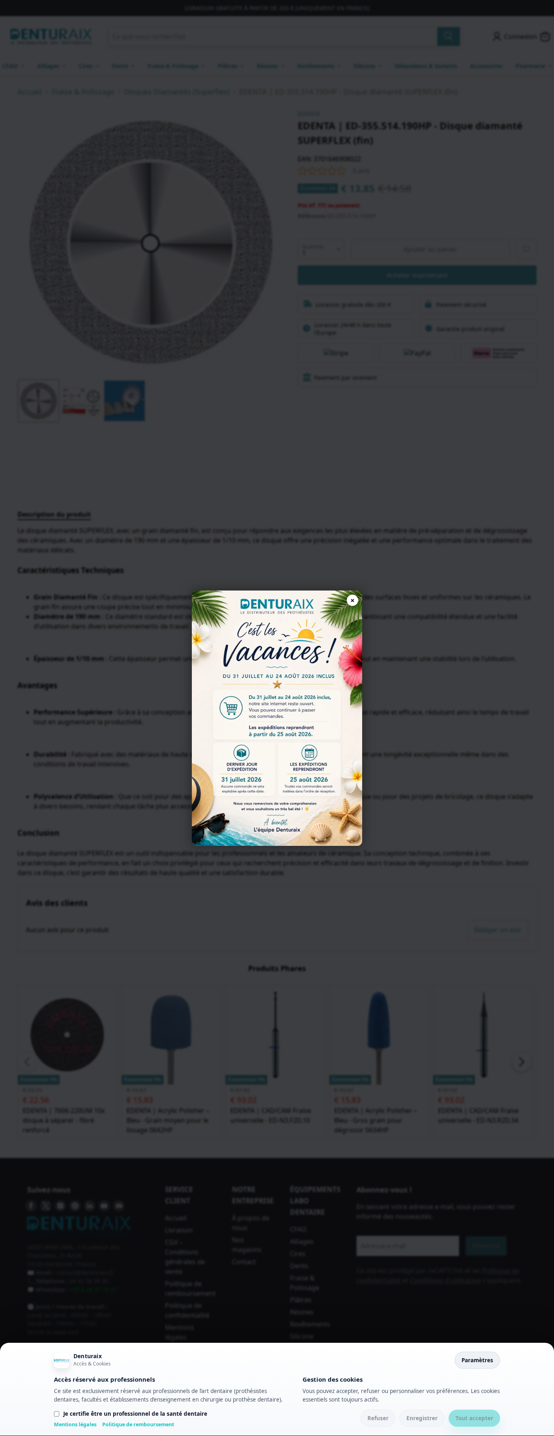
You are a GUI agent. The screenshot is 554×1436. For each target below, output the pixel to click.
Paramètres (477, 1360)
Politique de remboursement (138, 1424)
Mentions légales (75, 1424)
